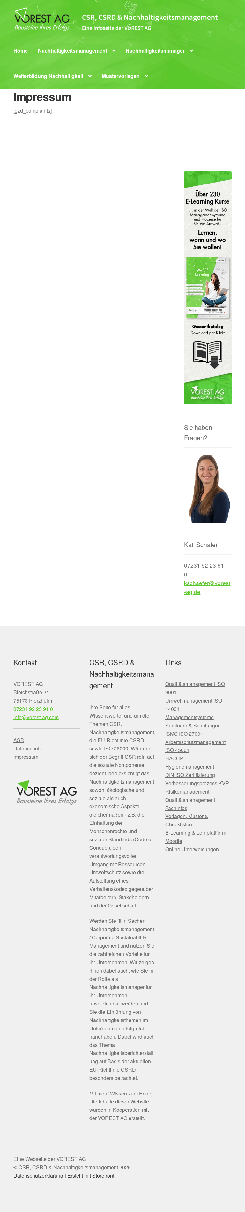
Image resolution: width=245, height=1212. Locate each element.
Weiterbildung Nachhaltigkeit (48, 75)
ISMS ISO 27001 (184, 733)
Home (20, 50)
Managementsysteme (189, 717)
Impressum (25, 756)
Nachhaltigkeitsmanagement (72, 50)
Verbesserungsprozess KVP (197, 783)
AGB (18, 740)
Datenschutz (27, 748)
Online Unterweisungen (192, 849)
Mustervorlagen (121, 75)
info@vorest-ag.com (36, 717)
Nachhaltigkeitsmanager (155, 50)
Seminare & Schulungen (193, 725)
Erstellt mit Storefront (90, 1175)
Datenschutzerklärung (38, 1175)
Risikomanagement (187, 791)
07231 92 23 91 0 (33, 708)
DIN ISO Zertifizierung (190, 775)
